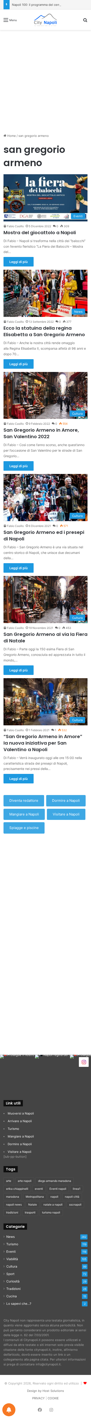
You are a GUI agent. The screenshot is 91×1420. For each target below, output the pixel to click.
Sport (10, 1274)
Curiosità (13, 1281)
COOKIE (53, 1398)
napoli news (14, 1204)
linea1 (76, 1188)
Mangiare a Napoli (24, 814)
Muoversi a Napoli (21, 1113)
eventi (39, 1188)
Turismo (13, 1129)
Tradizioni (13, 1289)
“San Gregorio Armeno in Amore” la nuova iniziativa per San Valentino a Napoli (43, 743)
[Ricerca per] (85, 21)
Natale (32, 1204)
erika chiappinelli (17, 1188)
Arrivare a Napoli (20, 1121)
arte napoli (25, 1181)
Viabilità (12, 1259)
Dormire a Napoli (66, 800)
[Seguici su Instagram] (83, 1061)
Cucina (11, 1296)
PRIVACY (38, 1398)
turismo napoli (51, 1212)
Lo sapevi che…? (18, 1303)
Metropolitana (35, 1196)
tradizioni (12, 1212)
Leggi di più (18, 262)
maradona (12, 1196)
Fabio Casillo (15, 226)
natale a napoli (53, 1204)
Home (11, 136)
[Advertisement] (45, 80)
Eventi (11, 1251)
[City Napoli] (45, 20)
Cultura (11, 1266)
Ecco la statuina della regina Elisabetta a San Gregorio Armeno (44, 331)
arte (8, 1181)
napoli (54, 1196)
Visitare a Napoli (66, 814)
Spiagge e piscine (24, 827)
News (10, 1237)
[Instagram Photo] (17, 1072)
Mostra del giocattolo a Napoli (40, 232)
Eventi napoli (57, 1188)
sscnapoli (75, 1204)
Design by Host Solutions (45, 1391)
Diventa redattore (23, 800)
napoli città (72, 1196)
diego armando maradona (54, 1181)
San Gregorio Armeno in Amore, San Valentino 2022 (41, 433)
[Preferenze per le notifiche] (8, 1409)
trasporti (30, 1212)
